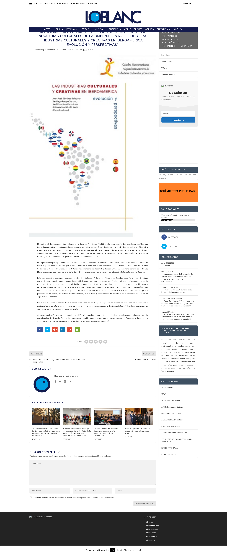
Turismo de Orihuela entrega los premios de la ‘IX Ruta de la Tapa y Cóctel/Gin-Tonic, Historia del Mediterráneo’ (77, 432)
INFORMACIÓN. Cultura (171, 413)
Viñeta (164, 68)
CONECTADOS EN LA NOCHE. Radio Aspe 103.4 (176, 440)
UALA (163, 394)
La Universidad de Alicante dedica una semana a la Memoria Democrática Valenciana (106, 432)
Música (99, 29)
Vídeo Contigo (167, 61)
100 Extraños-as (168, 74)
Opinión (149, 29)
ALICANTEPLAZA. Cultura (172, 420)
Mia (162, 272)
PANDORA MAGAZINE (170, 426)
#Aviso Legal (151, 536)
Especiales (165, 55)
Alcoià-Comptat (170, 32)
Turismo (113, 29)
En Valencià (164, 29)
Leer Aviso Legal (133, 550)
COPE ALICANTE (168, 454)
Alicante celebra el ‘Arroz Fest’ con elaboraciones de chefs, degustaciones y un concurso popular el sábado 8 (177, 303)
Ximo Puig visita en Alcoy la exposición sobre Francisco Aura (137, 431)
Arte (47, 29)
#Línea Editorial (152, 525)
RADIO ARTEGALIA (169, 448)
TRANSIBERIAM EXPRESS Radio (175, 432)
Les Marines (168, 46)
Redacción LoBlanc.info (56, 50)
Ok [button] (113, 550)
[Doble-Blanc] (178, 201)
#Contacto (150, 540)
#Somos (149, 522)
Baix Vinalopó (169, 39)
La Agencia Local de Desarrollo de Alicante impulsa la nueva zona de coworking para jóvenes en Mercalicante (177, 278)
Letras (85, 29)
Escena (70, 29)
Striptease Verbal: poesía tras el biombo (175, 216)
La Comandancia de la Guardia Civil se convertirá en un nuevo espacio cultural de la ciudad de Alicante (46, 432)
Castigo (167, 265)
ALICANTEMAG (167, 387)
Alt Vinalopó (169, 36)
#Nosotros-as (152, 529)
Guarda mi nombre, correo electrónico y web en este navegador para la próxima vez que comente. (74, 497)
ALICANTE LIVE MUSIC (170, 400)
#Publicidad (151, 533)
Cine (58, 29)
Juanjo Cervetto (168, 298)
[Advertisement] (178, 146)
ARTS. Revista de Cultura (172, 407)
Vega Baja (186, 46)
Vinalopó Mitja (170, 42)
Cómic (127, 29)
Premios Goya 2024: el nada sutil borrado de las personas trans (176, 291)
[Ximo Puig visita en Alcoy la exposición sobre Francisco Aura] (139, 416)
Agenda (178, 29)
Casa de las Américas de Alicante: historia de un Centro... (75, 3)
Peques (138, 29)
